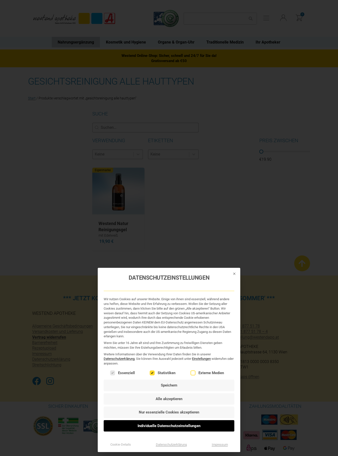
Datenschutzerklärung (119, 359)
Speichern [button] (169, 385)
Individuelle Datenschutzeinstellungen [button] (169, 426)
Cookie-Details (120, 444)
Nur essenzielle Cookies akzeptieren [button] (169, 412)
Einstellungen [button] (201, 359)
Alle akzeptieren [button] (169, 399)
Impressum (220, 444)
